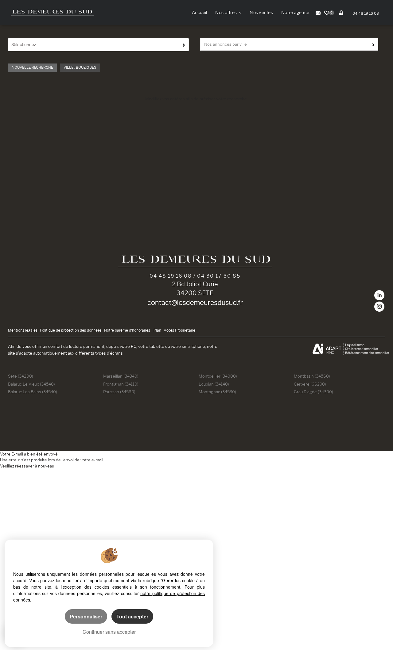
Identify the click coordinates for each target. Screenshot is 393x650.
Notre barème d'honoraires (127, 330)
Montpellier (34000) (218, 376)
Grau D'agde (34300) (313, 391)
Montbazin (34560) (312, 376)
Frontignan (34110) (120, 384)
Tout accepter (132, 616)
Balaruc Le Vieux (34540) (31, 384)
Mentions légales (22, 330)
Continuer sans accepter (109, 631)
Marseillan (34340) (120, 376)
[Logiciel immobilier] (327, 349)
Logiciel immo (354, 345)
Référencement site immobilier (367, 353)
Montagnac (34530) (217, 391)
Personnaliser (86, 616)
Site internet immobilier (361, 349)
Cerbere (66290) (310, 384)
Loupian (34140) (214, 384)
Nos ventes (261, 12)
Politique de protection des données (71, 330)
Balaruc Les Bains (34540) (32, 391)
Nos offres (226, 12)
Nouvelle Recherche (32, 67)
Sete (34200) (20, 376)
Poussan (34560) (119, 391)
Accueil (199, 12)
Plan (157, 330)
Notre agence (295, 12)
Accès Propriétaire (179, 330)
